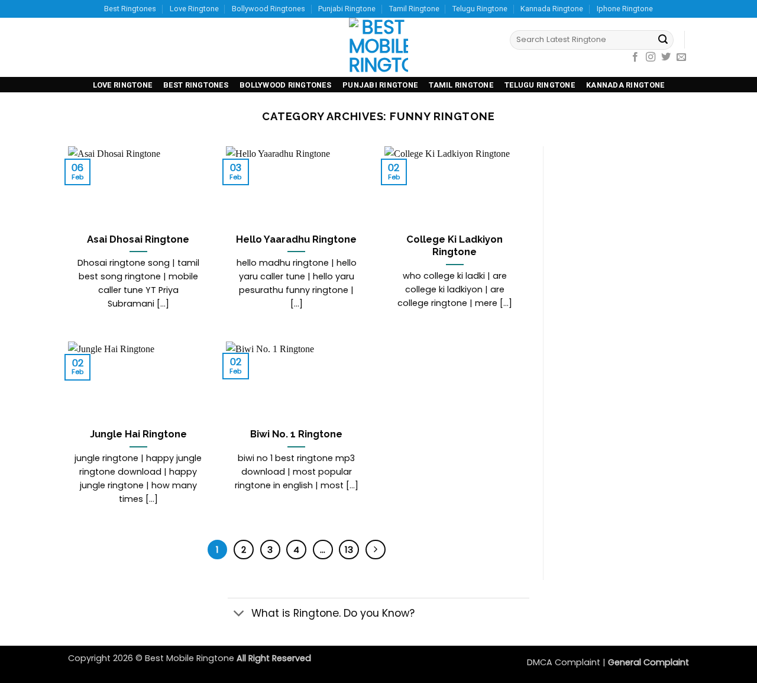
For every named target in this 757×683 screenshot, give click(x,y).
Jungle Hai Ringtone (138, 434)
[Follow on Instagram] (650, 57)
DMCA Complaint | (567, 662)
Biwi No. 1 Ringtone (296, 434)
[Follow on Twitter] (666, 57)
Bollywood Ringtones (268, 8)
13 (349, 549)
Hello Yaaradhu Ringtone (296, 239)
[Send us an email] (681, 57)
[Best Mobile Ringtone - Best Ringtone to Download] (378, 47)
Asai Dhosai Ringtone (138, 239)
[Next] (375, 550)
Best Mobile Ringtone (191, 658)
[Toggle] (239, 614)
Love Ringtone (194, 8)
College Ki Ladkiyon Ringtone (454, 245)
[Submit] (663, 40)
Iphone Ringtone (625, 8)
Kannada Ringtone (551, 8)
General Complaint (648, 662)
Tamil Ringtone (414, 8)
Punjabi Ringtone (347, 8)
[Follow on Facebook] (635, 57)
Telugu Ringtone (479, 8)
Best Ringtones (130, 8)
